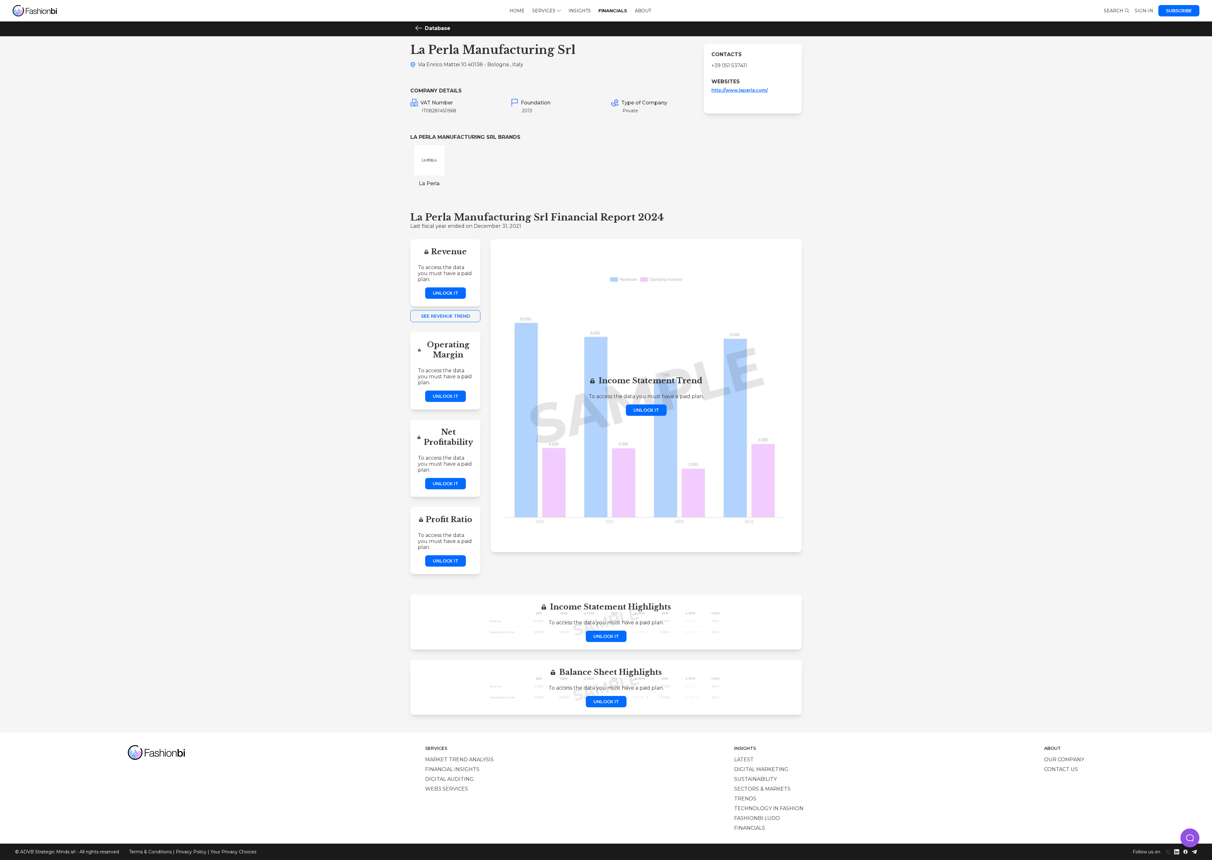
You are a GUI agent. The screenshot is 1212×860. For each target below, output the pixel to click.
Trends (745, 799)
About (643, 11)
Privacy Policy (191, 852)
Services (544, 11)
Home (517, 11)
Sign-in (1144, 11)
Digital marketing (761, 769)
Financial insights (452, 769)
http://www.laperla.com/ (739, 90)
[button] (1189, 837)
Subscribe (1179, 11)
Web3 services (446, 789)
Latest (744, 760)
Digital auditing (449, 779)
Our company (1064, 760)
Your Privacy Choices (233, 852)
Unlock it (445, 293)
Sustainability (755, 779)
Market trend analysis (459, 760)
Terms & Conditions (150, 852)
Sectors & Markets (762, 789)
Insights (579, 11)
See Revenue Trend (445, 316)
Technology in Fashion (769, 808)
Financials (612, 11)
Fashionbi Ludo (757, 818)
